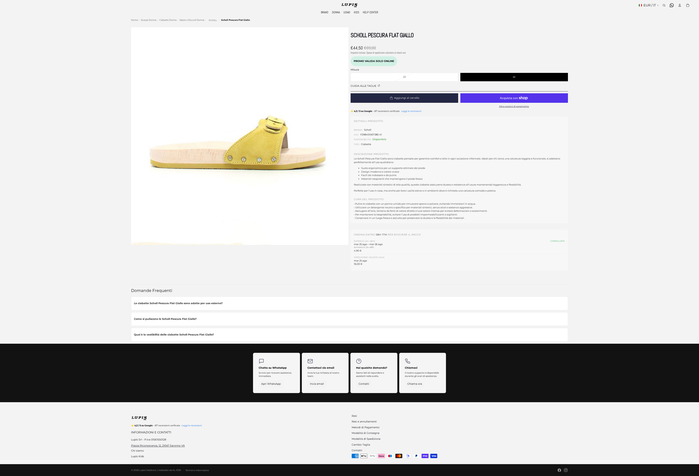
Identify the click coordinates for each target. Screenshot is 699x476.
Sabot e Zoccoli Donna (191, 20)
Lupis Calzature (147, 470)
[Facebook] (559, 470)
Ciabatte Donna (168, 20)
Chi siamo (137, 450)
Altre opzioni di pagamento (514, 106)
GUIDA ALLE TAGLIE (364, 85)
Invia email (317, 383)
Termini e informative (197, 470)
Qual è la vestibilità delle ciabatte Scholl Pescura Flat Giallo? (174, 334)
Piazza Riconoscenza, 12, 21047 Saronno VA (158, 445)
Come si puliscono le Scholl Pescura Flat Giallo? (165, 319)
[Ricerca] (664, 5)
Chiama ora (414, 383)
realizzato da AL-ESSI (169, 470)
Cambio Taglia (361, 444)
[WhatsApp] (672, 5)
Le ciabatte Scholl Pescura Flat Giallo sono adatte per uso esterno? (178, 303)
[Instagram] (566, 470)
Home (134, 20)
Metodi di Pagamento (366, 427)
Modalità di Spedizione (366, 438)
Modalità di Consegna (365, 433)
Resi (354, 416)
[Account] (680, 5)
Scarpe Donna (148, 20)
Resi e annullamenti (364, 421)
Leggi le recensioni (411, 111)
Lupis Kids (137, 456)
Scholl (213, 20)
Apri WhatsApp (271, 383)
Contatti (364, 383)
